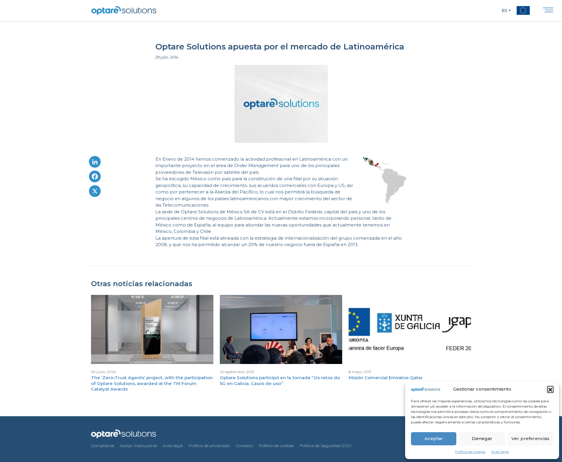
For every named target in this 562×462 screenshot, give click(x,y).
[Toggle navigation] (548, 11)
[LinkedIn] (95, 163)
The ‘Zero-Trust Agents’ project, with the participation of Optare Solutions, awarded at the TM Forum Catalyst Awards (152, 383)
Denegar (482, 438)
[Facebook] (95, 178)
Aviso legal (500, 451)
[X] (95, 192)
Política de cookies (470, 451)
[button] (550, 389)
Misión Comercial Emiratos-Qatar (386, 377)
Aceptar (433, 438)
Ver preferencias (530, 438)
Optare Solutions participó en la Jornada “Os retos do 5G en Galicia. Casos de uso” (280, 380)
